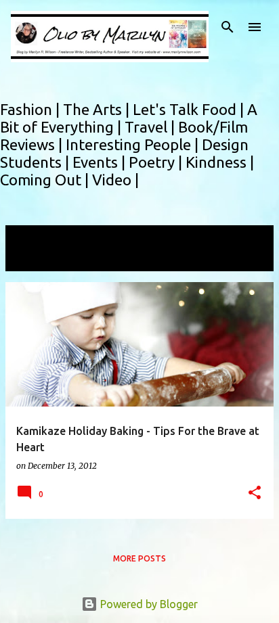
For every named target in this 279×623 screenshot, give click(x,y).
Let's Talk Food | (190, 109)
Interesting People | (134, 144)
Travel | (151, 126)
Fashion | (31, 109)
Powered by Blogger (148, 604)
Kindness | (220, 162)
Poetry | (157, 162)
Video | (115, 179)
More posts (139, 558)
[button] (254, 493)
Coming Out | (46, 179)
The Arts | (98, 109)
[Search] (227, 27)
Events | (100, 162)
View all (33, 258)
